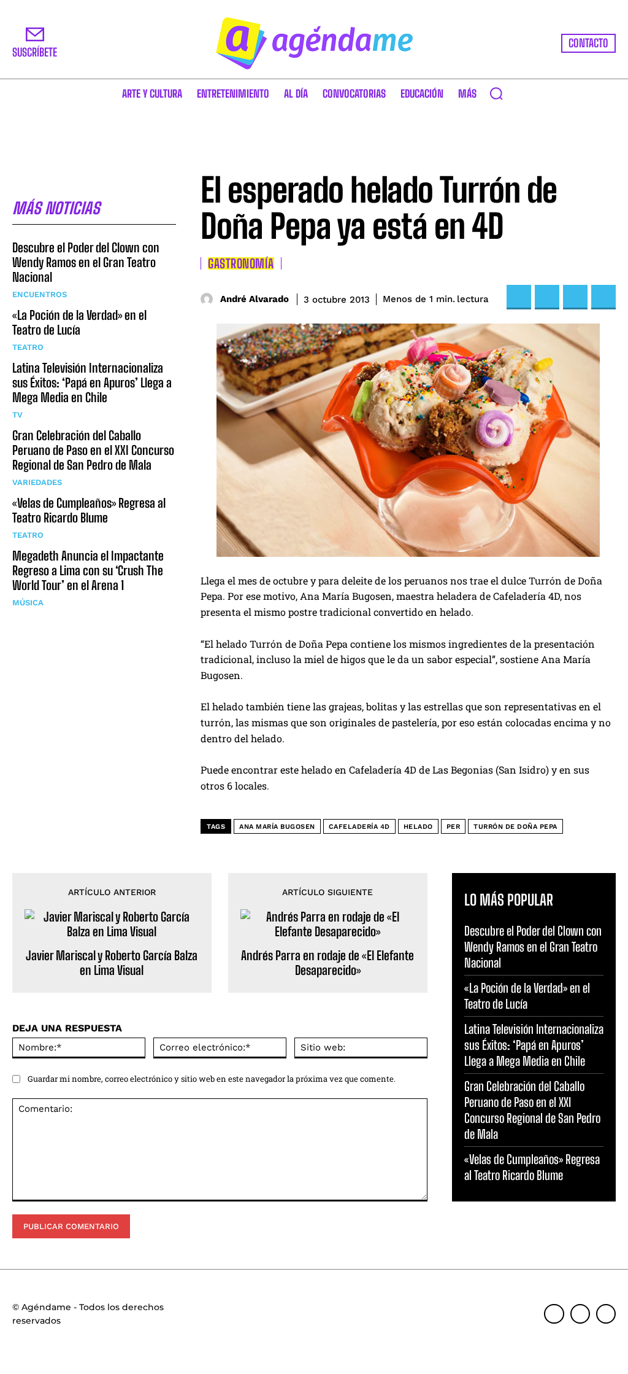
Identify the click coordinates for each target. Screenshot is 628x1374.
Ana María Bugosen (277, 827)
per (453, 827)
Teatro (28, 347)
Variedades (37, 482)
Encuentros (39, 294)
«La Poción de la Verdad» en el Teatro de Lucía (79, 322)
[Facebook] (519, 297)
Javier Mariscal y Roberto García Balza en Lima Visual (111, 962)
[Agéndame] (314, 43)
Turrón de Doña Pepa (515, 827)
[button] (496, 93)
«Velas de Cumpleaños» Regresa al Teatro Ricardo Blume (89, 510)
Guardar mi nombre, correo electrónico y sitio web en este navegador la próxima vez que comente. (212, 1078)
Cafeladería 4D (359, 827)
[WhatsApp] (603, 297)
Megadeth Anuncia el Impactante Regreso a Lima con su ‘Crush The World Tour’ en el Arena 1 (88, 570)
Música (28, 603)
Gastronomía (241, 263)
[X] (547, 297)
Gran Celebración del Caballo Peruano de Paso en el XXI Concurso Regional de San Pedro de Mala (93, 450)
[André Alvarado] (208, 299)
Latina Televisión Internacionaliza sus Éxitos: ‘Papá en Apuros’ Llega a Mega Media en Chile (92, 382)
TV (17, 415)
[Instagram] (580, 1314)
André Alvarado (254, 299)
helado (418, 827)
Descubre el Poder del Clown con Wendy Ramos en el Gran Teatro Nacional (85, 262)
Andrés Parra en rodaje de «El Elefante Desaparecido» (327, 962)
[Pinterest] (575, 297)
